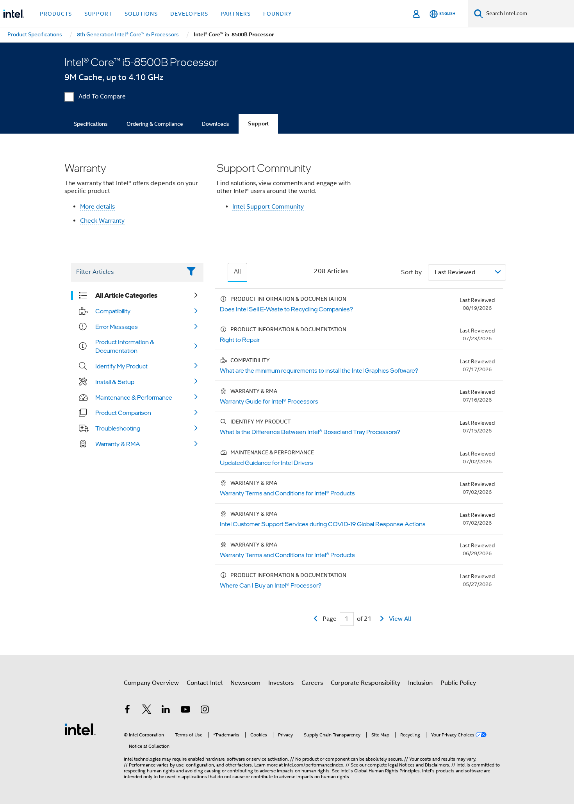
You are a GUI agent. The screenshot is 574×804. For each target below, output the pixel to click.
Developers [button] (189, 13)
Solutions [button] (141, 13)
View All (400, 619)
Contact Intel (205, 683)
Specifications (91, 123)
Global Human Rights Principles (387, 771)
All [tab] (237, 271)
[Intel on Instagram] (204, 711)
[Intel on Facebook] (127, 711)
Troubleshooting (117, 428)
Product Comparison (123, 412)
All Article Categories (126, 295)
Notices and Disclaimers (424, 765)
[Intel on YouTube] (185, 711)
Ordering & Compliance (155, 123)
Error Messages (116, 327)
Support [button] (98, 13)
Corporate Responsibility (365, 683)
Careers (312, 683)
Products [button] (56, 13)
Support (258, 123)
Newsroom (245, 683)
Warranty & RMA (117, 444)
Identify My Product (121, 366)
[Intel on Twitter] (146, 711)
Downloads (215, 123)
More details (97, 207)
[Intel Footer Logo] (80, 729)
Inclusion (420, 683)
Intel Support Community (268, 207)
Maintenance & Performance (133, 397)
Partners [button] (236, 13)
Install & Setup (114, 382)
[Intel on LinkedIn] (166, 711)
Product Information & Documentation (124, 346)
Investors (281, 683)
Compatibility (112, 311)
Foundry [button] (277, 13)
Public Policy (458, 683)
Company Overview (151, 683)
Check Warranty (102, 221)
